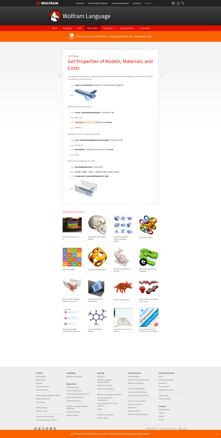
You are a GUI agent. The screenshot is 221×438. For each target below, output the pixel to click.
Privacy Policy (171, 428)
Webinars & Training (104, 385)
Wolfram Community (105, 415)
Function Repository (74, 390)
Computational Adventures (138, 395)
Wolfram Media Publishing (138, 414)
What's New (92, 28)
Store (161, 376)
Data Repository (73, 387)
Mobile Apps (40, 402)
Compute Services (42, 386)
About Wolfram (164, 409)
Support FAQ (163, 395)
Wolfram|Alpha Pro (43, 399)
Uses (80, 28)
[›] (162, 60)
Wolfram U (101, 376)
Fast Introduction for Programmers (105, 399)
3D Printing (74, 56)
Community (145, 28)
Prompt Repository (74, 401)
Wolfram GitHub (73, 415)
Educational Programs (105, 389)
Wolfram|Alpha (133, 376)
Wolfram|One (41, 376)
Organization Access (166, 390)
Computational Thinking (137, 392)
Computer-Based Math (136, 389)
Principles (67, 28)
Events (161, 420)
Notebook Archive (73, 412)
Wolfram (154, 428)
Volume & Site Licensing (45, 416)
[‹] (59, 60)
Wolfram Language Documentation (104, 381)
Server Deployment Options (46, 420)
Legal (162, 428)
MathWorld (132, 407)
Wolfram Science (134, 411)
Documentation (127, 28)
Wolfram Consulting (74, 376)
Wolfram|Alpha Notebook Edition (48, 395)
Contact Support (165, 399)
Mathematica (41, 380)
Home (54, 28)
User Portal (163, 383)
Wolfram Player (42, 411)
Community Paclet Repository (78, 394)
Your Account (164, 386)
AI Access (39, 383)
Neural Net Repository (75, 397)
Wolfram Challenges (135, 383)
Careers (161, 413)
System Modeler (42, 390)
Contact (162, 416)
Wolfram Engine (42, 407)
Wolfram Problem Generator (139, 380)
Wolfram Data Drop (135, 404)
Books (99, 409)
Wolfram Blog (102, 418)
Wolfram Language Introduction (109, 394)
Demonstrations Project (137, 401)
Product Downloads (166, 380)
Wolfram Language (87, 16)
